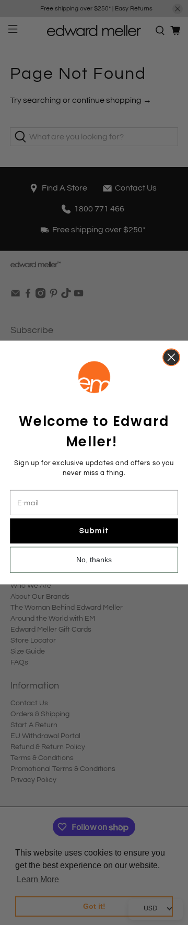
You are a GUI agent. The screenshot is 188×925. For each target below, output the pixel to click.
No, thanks (94, 559)
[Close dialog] (171, 357)
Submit (94, 531)
